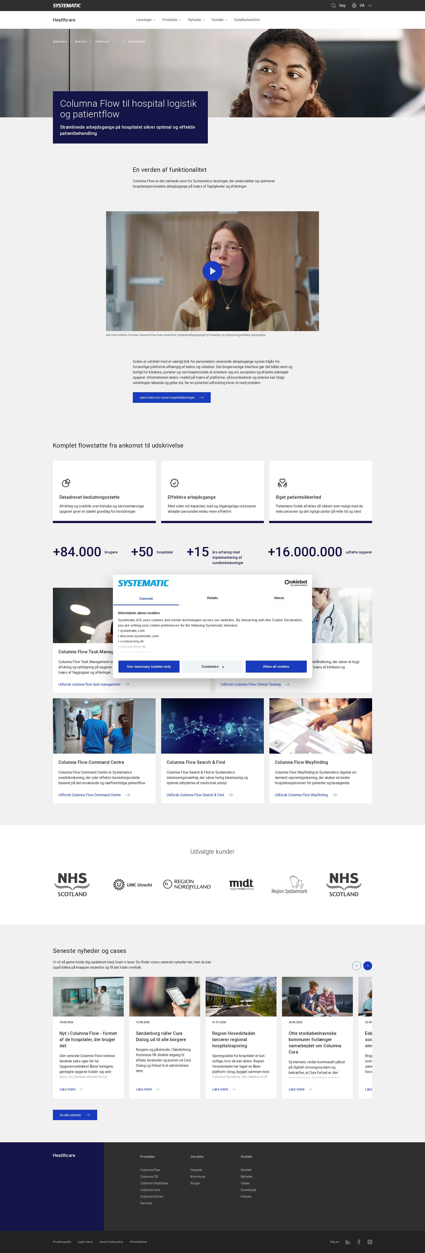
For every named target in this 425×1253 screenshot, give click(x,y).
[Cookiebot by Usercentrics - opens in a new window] (288, 583)
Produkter (170, 20)
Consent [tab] (146, 598)
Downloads (248, 1190)
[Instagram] (370, 1242)
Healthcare (64, 20)
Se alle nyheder (70, 1115)
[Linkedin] (348, 1242)
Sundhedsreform (247, 20)
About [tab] (279, 598)
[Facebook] (359, 1242)
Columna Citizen (151, 1196)
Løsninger (144, 20)
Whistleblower (138, 1241)
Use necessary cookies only (149, 666)
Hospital (196, 1170)
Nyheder (194, 20)
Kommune (198, 1176)
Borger (195, 1183)
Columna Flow (150, 1170)
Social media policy (111, 1241)
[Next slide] (367, 965)
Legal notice (85, 1241)
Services (146, 1203)
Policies (246, 1196)
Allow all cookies (276, 666)
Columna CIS (149, 1176)
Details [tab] (212, 598)
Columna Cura (150, 1190)
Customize (210, 666)
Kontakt (218, 20)
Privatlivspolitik (62, 1241)
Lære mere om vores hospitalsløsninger (167, 397)
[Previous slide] (356, 965)
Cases (245, 1183)
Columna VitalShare (154, 1183)
